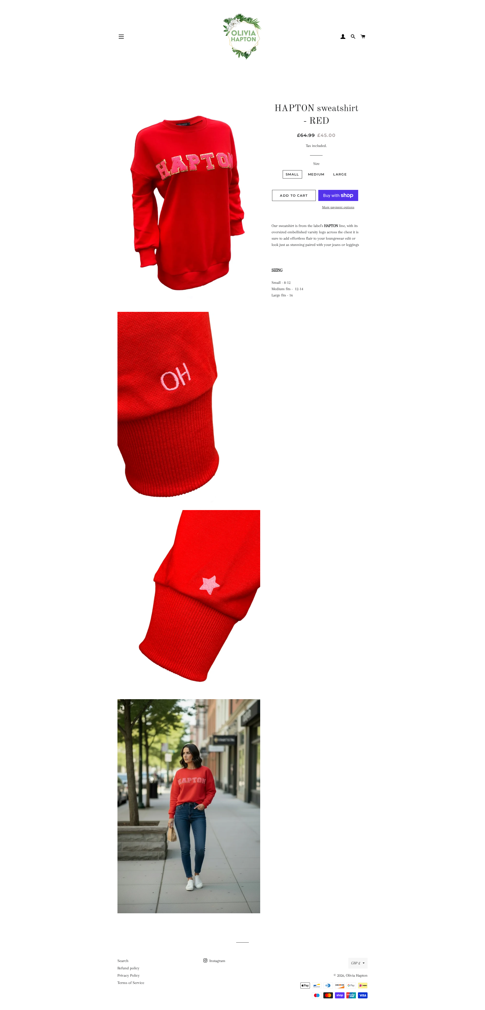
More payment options (338, 207)
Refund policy (128, 968)
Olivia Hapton (357, 975)
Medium (316, 174)
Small (292, 174)
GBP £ (355, 963)
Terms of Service (130, 982)
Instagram (216, 960)
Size (316, 163)
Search (122, 960)
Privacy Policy (128, 975)
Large (340, 174)
